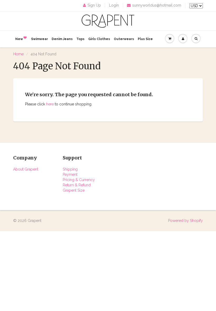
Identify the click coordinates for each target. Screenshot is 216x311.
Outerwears (124, 39)
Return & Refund (77, 185)
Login (114, 5)
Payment (70, 174)
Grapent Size (74, 190)
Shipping (70, 169)
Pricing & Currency (79, 180)
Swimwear (39, 39)
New (19, 39)
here (50, 104)
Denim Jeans (62, 39)
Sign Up (94, 5)
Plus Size (145, 39)
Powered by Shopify (185, 220)
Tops (80, 39)
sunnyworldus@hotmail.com (156, 5)
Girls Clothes (99, 39)
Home (18, 54)
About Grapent (25, 169)
